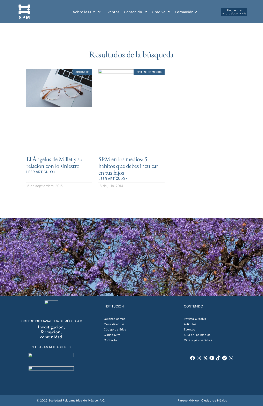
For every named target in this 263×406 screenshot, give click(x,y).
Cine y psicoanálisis (198, 340)
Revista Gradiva (195, 319)
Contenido (133, 12)
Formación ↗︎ (186, 12)
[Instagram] (199, 358)
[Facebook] (193, 358)
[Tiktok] (218, 358)
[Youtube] (212, 358)
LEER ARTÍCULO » (41, 172)
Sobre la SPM (84, 12)
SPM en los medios (197, 335)
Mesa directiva (114, 324)
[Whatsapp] (231, 358)
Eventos (112, 12)
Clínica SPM (112, 335)
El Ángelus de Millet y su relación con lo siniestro (54, 162)
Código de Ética (115, 329)
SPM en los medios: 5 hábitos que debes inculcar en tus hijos (128, 166)
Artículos (190, 324)
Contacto (110, 340)
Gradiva (158, 12)
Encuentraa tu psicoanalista (234, 11)
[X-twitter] (205, 358)
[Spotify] (224, 358)
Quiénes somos (115, 319)
